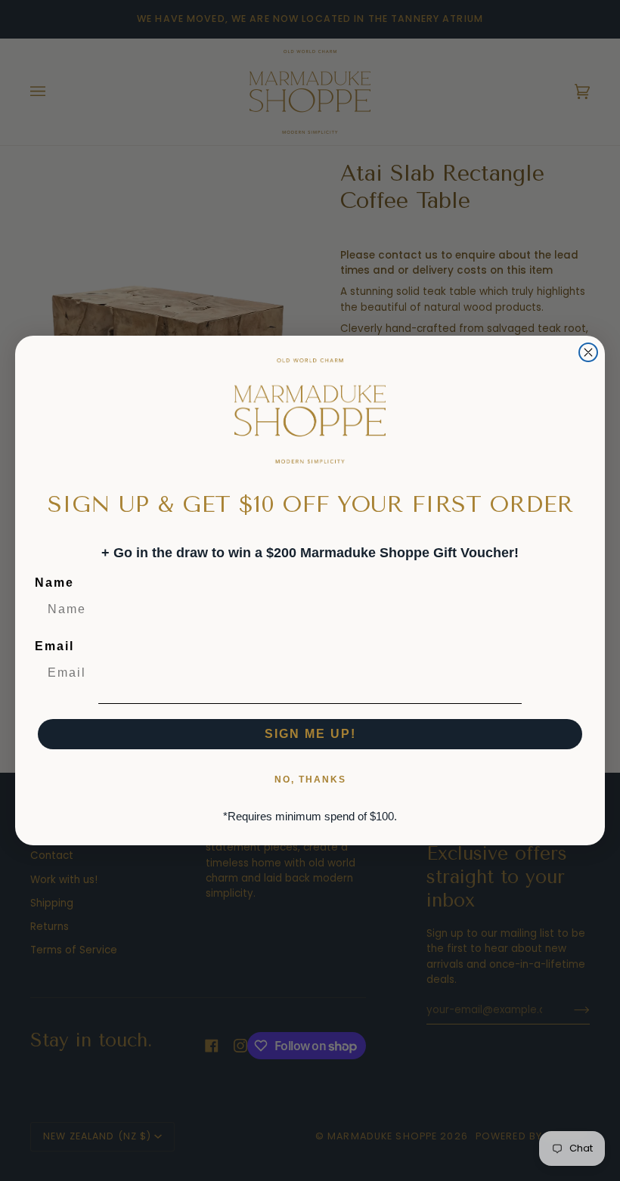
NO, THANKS (310, 779)
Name (54, 582)
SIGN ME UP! (310, 733)
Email (54, 646)
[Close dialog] (588, 352)
